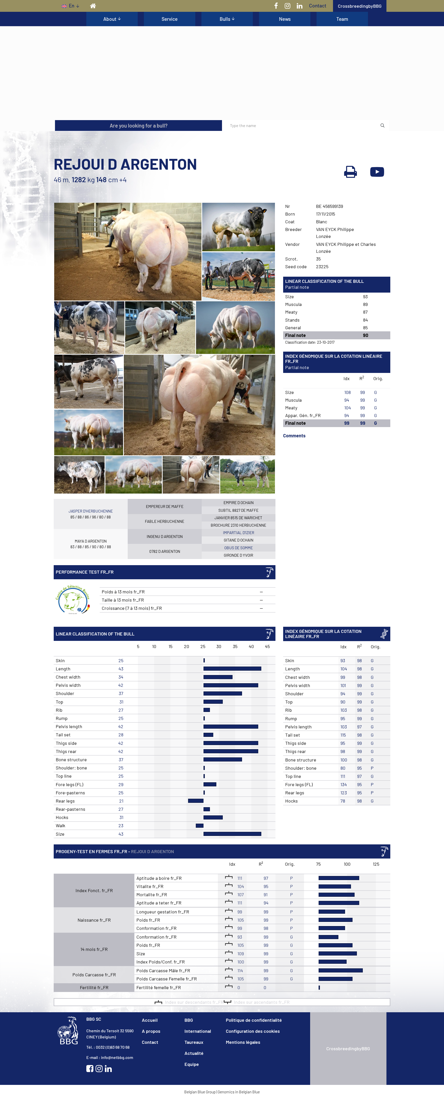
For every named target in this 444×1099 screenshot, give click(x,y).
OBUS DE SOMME (238, 547)
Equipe (191, 1064)
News (285, 19)
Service (170, 19)
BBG (188, 1020)
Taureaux (193, 1042)
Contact (317, 5)
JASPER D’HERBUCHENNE (91, 511)
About (109, 19)
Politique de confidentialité (254, 1020)
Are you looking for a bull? (139, 125)
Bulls (225, 19)
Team (342, 19)
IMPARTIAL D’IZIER (238, 532)
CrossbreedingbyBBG (360, 6)
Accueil (150, 1020)
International (197, 1031)
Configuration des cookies (253, 1031)
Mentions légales (243, 1042)
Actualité (193, 1053)
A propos (151, 1031)
